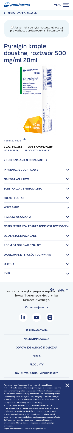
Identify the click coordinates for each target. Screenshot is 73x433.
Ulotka (9, 264)
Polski (62, 289)
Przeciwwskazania (17, 216)
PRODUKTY (37, 364)
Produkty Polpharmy (22, 13)
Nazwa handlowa (16, 179)
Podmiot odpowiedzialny (22, 245)
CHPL (7, 273)
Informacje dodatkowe (21, 169)
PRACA (36, 356)
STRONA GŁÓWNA (37, 330)
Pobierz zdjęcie (12, 140)
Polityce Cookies (39, 429)
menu (57, 4)
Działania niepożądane (20, 235)
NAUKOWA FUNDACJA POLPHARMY (36, 372)
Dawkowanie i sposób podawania (27, 254)
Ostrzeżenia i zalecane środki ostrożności (35, 226)
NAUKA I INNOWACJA (36, 338)
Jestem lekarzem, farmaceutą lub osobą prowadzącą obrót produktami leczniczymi (36, 29)
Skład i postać (14, 197)
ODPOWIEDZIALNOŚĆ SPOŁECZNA (36, 347)
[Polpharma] (18, 5)
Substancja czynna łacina (23, 188)
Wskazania (11, 207)
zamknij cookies (67, 385)
